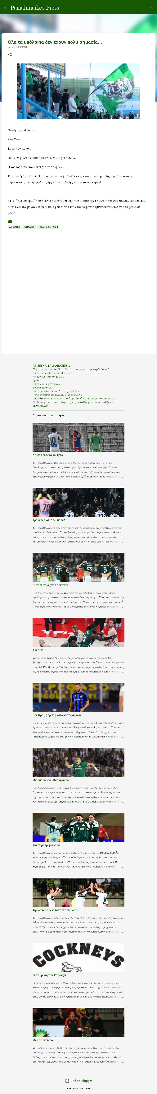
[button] (10, 54)
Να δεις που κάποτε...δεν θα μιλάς (53, 373)
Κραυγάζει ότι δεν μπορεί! (49, 520)
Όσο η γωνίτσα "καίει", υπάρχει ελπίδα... (57, 391)
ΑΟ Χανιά (14, 227)
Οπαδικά (29, 227)
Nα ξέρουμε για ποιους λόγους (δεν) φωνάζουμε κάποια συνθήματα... (74, 402)
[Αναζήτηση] (64, 7)
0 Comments (22, 46)
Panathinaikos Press (35, 7)
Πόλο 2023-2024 (48, 227)
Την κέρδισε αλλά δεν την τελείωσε (55, 910)
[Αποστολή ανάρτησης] (10, 222)
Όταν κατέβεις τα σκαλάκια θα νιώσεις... (57, 395)
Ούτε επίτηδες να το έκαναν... (51, 585)
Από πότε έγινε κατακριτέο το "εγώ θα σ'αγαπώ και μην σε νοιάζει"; (73, 398)
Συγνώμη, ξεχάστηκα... (46, 384)
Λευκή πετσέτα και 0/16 (48, 455)
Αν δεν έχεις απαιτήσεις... (48, 376)
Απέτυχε (38, 650)
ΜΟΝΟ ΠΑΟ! (40, 405)
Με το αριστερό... (44, 1040)
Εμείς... (37, 380)
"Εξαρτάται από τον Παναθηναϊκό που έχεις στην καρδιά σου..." (71, 369)
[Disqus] (78, 299)
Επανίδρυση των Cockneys (49, 975)
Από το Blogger (81, 1080)
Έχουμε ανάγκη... (43, 387)
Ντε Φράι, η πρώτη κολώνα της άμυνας (57, 715)
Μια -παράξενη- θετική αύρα (51, 780)
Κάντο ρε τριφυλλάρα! (47, 845)
